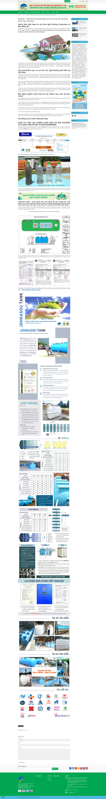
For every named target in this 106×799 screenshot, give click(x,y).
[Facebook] (72, 115)
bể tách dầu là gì (82, 61)
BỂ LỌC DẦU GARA (79, 55)
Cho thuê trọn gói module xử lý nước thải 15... (83, 22)
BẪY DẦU (81, 50)
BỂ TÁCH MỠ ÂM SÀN (79, 68)
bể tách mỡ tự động (75, 76)
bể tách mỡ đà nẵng (79, 58)
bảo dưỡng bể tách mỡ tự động (80, 45)
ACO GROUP (74, 44)
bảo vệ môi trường (80, 48)
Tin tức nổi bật (75, 19)
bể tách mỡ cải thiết (81, 69)
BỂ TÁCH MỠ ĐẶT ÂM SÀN (80, 71)
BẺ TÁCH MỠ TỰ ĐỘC (82, 75)
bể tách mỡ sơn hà (78, 74)
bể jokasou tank (74, 54)
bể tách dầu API (77, 59)
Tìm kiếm (49, 778)
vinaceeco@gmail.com (71, 792)
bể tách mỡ (84, 65)
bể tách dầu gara (80, 60)
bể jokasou (83, 53)
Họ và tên (20, 738)
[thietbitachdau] (53, 6)
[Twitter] (75, 115)
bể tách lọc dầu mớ (78, 65)
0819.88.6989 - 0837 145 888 (72, 789)
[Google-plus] (74, 115)
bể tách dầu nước (80, 63)
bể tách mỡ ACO (75, 66)
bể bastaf (78, 53)
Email (19, 742)
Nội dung (19, 747)
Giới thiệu (49, 779)
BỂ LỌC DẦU (81, 54)
